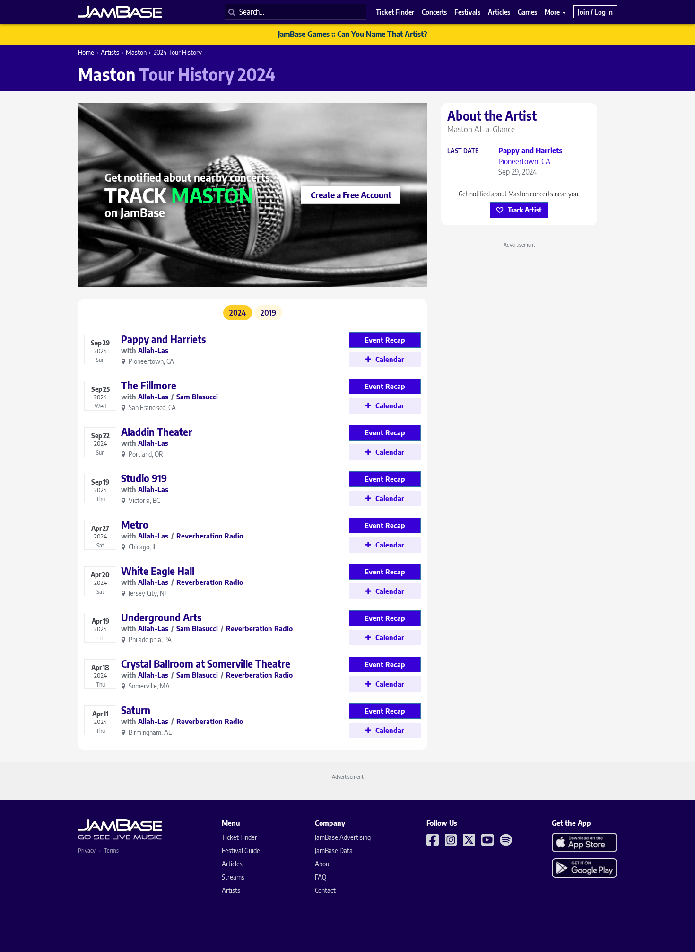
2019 (268, 312)
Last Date (462, 151)
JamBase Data (334, 850)
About (323, 864)
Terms (111, 850)
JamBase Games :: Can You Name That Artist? (352, 34)
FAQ (320, 877)
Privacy (87, 850)
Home (86, 52)
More (553, 12)
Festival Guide (241, 850)
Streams (233, 877)
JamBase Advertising (343, 837)
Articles (232, 864)
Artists (110, 52)
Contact (325, 890)
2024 (237, 312)
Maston (136, 52)
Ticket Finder (239, 837)
